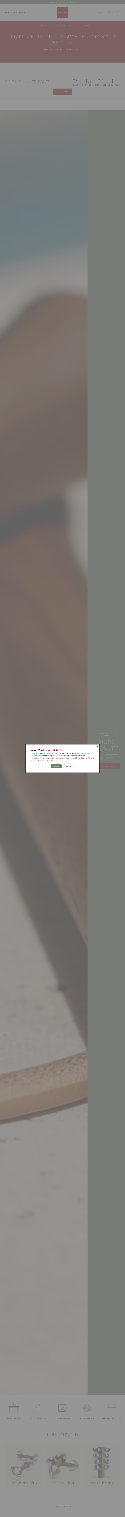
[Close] (97, 746)
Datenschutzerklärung (49, 760)
